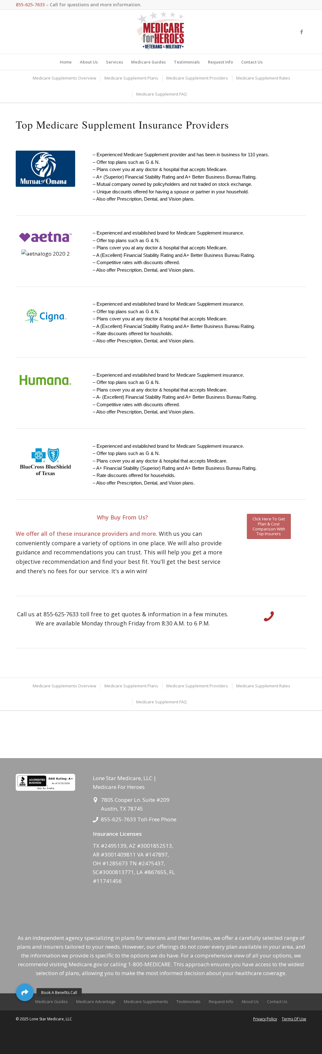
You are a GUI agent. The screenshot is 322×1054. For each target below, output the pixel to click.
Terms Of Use (294, 1019)
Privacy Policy (265, 1019)
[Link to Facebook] (301, 31)
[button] (25, 992)
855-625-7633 (119, 819)
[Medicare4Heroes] (160, 32)
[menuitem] (66, 62)
